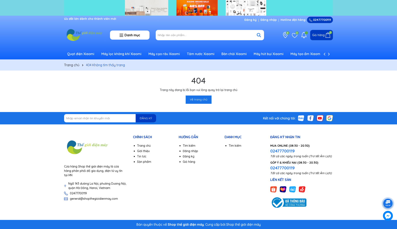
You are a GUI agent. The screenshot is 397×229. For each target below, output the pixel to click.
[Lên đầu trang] (388, 192)
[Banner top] (198, 7)
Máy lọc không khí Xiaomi (121, 54)
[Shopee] (273, 189)
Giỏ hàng (189, 162)
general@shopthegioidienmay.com (94, 199)
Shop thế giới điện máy (243, 224)
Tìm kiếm (189, 146)
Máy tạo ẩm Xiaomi (306, 54)
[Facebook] (310, 118)
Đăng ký (250, 20)
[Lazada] (283, 189)
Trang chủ (144, 146)
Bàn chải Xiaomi (234, 54)
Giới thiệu (143, 151)
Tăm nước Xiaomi (200, 54)
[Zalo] (301, 118)
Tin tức (141, 156)
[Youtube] (320, 118)
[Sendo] (302, 189)
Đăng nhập (269, 20)
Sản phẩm (144, 162)
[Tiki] (292, 189)
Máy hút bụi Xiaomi (268, 54)
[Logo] (84, 35)
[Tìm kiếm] (259, 35)
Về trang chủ (198, 99)
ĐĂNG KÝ (146, 118)
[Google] (329, 118)
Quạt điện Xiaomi (80, 54)
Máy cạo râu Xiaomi (164, 54)
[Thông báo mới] (304, 35)
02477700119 (321, 20)
